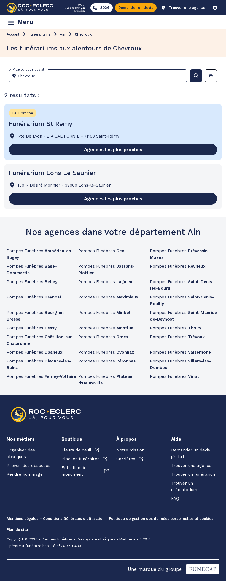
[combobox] (100, 76)
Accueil (13, 34)
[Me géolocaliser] (211, 75)
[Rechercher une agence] (196, 75)
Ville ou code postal (28, 69)
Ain (62, 34)
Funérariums (39, 34)
